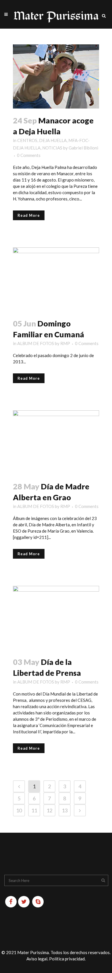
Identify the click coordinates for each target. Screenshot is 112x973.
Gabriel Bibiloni (83, 147)
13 (64, 810)
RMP (65, 343)
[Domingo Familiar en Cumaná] (56, 279)
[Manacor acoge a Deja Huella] (56, 76)
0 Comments (28, 155)
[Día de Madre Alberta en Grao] (56, 442)
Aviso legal (36, 958)
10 (19, 810)
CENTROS (27, 140)
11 (34, 810)
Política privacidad (67, 958)
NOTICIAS (52, 147)
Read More (29, 215)
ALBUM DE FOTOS (35, 343)
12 (49, 810)
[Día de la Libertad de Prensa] (56, 618)
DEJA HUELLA (53, 140)
